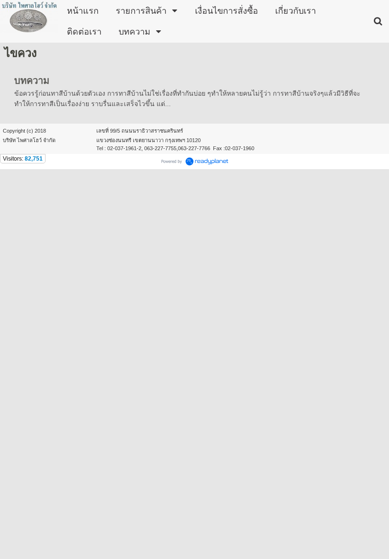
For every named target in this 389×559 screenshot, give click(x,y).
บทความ (31, 80)
